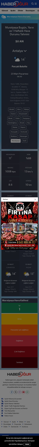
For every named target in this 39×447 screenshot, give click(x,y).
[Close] (35, 199)
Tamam (27, 444)
